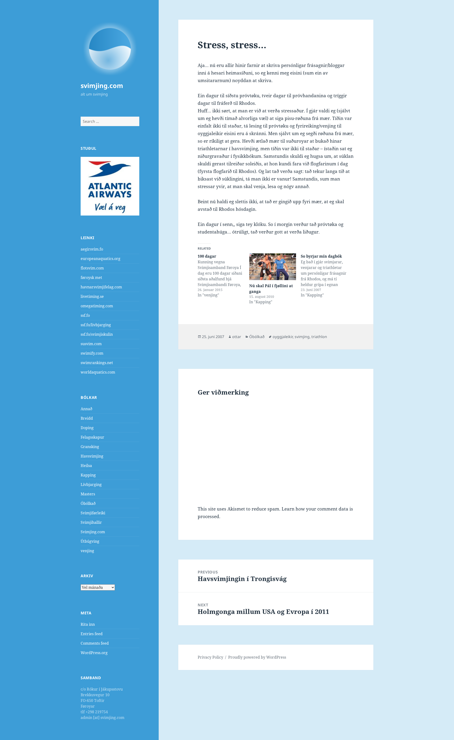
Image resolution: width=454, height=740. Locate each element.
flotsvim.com (92, 268)
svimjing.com (102, 85)
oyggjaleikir (283, 336)
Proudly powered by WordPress (257, 657)
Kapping (88, 475)
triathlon (319, 336)
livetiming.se (92, 296)
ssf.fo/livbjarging (96, 324)
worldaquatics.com (98, 372)
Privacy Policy (210, 657)
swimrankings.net (97, 362)
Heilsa (86, 465)
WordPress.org (94, 652)
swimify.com (92, 353)
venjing (87, 550)
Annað (86, 408)
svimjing (302, 336)
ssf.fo (85, 315)
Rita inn (88, 624)
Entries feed (92, 633)
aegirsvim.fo (92, 249)
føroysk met (91, 277)
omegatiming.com (97, 305)
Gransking (90, 446)
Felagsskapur (92, 437)
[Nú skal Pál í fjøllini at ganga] (272, 266)
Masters (88, 494)
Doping (87, 427)
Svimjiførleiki (93, 512)
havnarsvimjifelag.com (101, 287)
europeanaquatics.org (100, 258)
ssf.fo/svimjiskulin (97, 334)
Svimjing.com (93, 531)
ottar (236, 336)
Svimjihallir (91, 522)
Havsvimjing (92, 456)
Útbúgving (90, 541)
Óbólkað (88, 503)
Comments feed (95, 643)
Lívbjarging (91, 484)
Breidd (87, 418)
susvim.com (91, 343)
